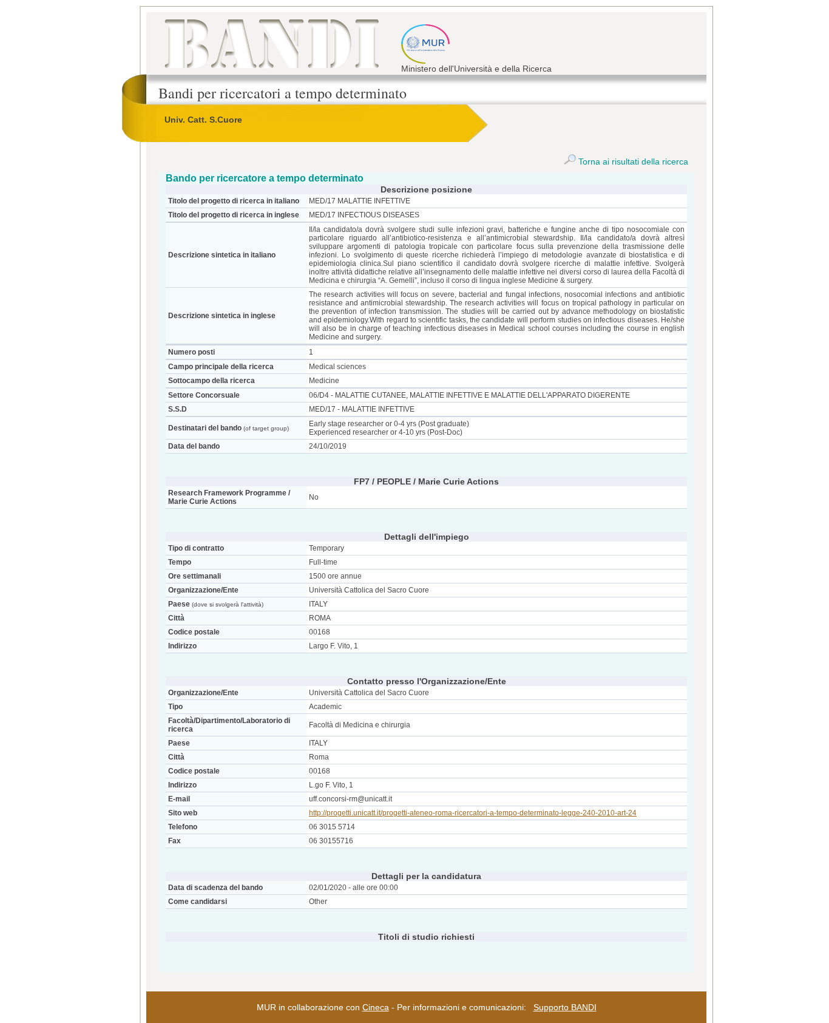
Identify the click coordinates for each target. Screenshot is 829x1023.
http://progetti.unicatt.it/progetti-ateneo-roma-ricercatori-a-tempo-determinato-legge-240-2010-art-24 (473, 813)
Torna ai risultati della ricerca (632, 161)
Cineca (375, 1007)
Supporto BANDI (565, 1007)
